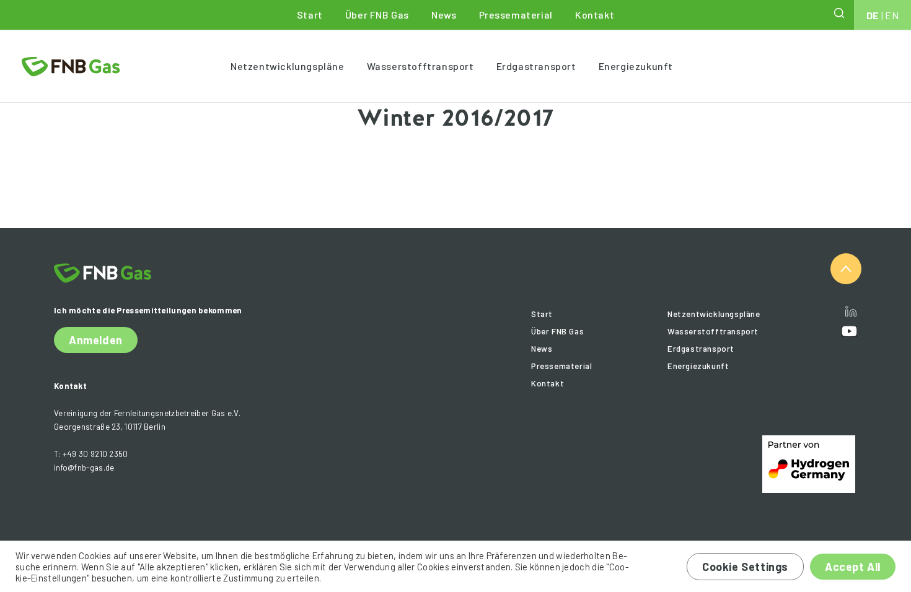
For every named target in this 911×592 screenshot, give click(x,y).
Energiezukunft (636, 66)
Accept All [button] (853, 566)
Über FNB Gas (377, 14)
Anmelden (96, 340)
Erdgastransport (536, 66)
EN (892, 15)
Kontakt (594, 14)
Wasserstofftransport (420, 66)
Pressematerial (516, 14)
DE (872, 15)
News (443, 14)
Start (310, 14)
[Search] (840, 13)
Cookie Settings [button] (745, 566)
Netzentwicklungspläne (288, 66)
